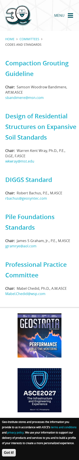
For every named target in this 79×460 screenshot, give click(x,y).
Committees (29, 39)
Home (9, 39)
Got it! (9, 452)
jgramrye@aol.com (20, 246)
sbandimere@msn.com (24, 97)
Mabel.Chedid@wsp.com (25, 293)
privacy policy (15, 432)
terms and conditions (64, 427)
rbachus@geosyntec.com (26, 198)
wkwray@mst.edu (19, 161)
